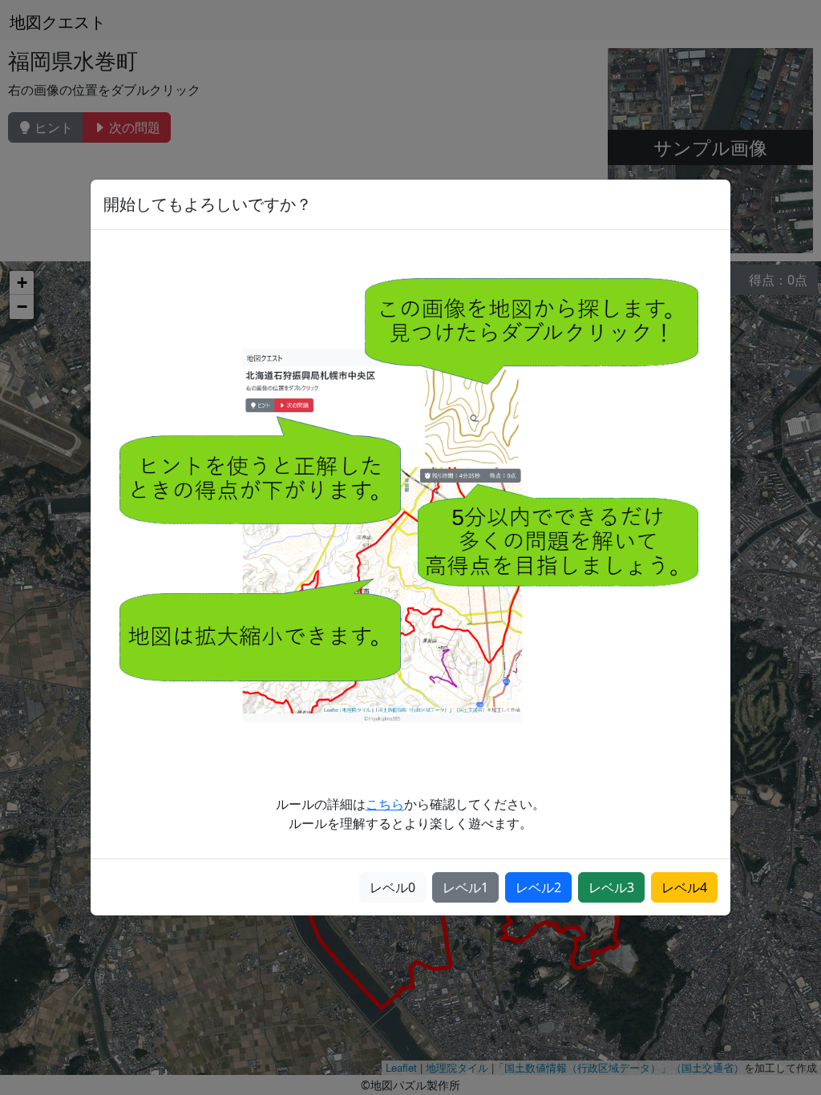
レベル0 (392, 887)
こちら (385, 804)
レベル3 (611, 887)
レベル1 (465, 887)
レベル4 (684, 887)
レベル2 (538, 887)
